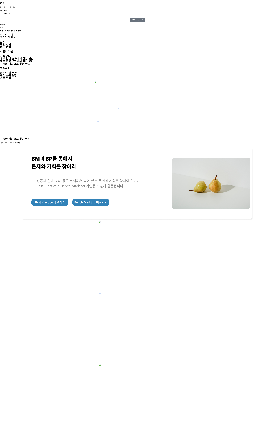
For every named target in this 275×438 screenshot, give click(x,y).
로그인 (2, 27)
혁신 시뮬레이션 (4, 10)
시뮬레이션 (6, 51)
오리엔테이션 (7, 37)
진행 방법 (5, 44)
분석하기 (5, 68)
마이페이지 (6, 34)
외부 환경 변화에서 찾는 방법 (17, 61)
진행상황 (5, 56)
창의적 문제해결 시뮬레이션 (7, 7)
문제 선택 (5, 46)
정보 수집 (5, 77)
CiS (2, 3)
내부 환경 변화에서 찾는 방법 (17, 58)
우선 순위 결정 (8, 75)
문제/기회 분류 (8, 72)
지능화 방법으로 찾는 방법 (15, 63)
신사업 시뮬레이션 (5, 13)
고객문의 (2, 24)
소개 (2, 41)
